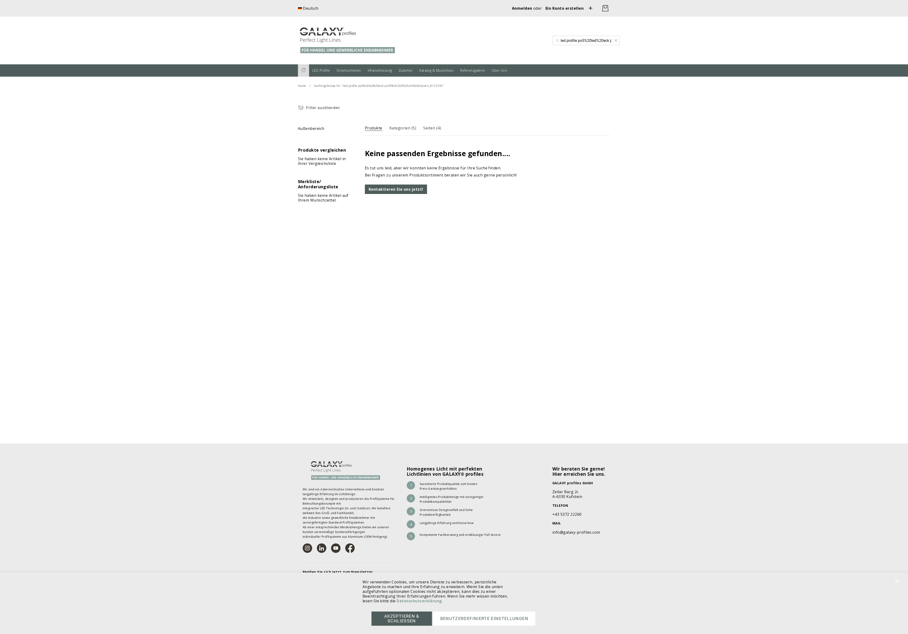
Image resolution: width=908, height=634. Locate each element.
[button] (308, 8)
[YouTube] (335, 548)
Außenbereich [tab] (311, 128)
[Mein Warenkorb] (605, 8)
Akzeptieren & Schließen (401, 618)
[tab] (373, 127)
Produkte (373, 128)
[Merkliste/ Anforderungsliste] (590, 8)
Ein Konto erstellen (565, 8)
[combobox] (586, 40)
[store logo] (353, 40)
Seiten (432, 128)
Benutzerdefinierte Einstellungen (484, 618)
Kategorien (402, 128)
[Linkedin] (321, 548)
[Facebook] (350, 548)
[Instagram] (307, 548)
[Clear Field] (616, 40)
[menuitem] (303, 70)
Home (302, 86)
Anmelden (522, 8)
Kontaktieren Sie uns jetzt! (396, 189)
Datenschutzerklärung (419, 600)
